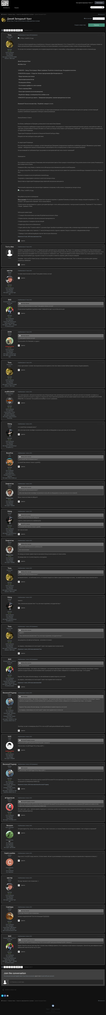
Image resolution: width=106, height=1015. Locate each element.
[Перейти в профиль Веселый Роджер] (9, 702)
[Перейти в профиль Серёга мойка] (9, 862)
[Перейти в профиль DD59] (9, 341)
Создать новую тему (80, 25)
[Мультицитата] (19, 241)
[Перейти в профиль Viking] (9, 433)
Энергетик (9, 484)
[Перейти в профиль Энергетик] (9, 492)
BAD (9, 300)
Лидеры (16, 7)
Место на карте (22, 199)
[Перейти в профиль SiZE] (9, 745)
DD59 (10, 332)
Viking (9, 424)
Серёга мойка (9, 853)
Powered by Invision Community (53, 1012)
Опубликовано (25, 35)
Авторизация (88, 18)
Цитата (23, 240)
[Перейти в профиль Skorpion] (9, 834)
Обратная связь (55, 1009)
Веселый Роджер (9, 693)
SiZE (9, 737)
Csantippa (9, 907)
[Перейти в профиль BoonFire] (9, 462)
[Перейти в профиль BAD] (9, 310)
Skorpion (9, 826)
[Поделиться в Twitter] (2, 996)
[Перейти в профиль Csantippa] (9, 916)
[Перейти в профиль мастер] (9, 279)
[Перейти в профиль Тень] (3, 20)
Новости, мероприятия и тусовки (31, 21)
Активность (6, 7)
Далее (17, 30)
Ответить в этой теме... (18, 982)
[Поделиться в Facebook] (5, 996)
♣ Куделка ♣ (9, 798)
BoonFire (9, 453)
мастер (9, 271)
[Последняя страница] (21, 30)
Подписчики (97, 18)
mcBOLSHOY (9, 392)
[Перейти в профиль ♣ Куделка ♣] (9, 807)
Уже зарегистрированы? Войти (84, 2)
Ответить (96, 25)
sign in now (38, 976)
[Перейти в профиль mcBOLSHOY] (9, 400)
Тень (12, 21)
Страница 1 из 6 (28, 30)
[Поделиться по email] (7, 996)
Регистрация (99, 2)
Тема (47, 1009)
